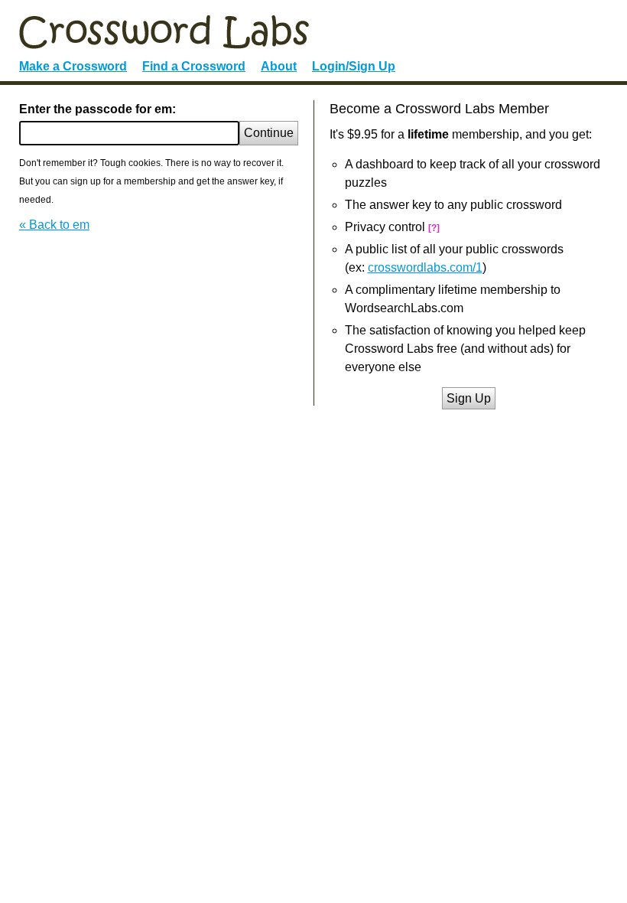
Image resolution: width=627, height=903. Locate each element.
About (279, 66)
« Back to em (54, 224)
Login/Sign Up (353, 66)
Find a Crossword (193, 66)
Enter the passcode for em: (97, 109)
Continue (269, 132)
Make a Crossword (73, 66)
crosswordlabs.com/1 (425, 267)
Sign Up (469, 398)
